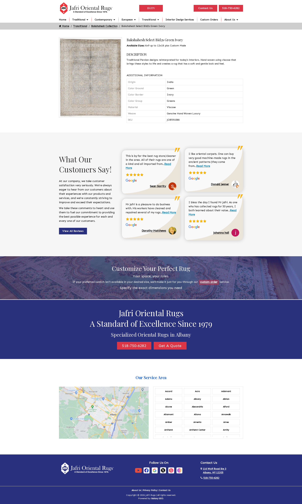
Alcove (168, 406)
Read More (169, 212)
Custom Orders (209, 19)
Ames (226, 422)
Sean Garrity (158, 186)
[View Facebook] (146, 470)
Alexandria (197, 406)
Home (62, 19)
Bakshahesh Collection (104, 26)
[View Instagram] (179, 470)
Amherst (168, 429)
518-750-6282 (231, 8)
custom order (209, 282)
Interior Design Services (179, 19)
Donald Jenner (220, 184)
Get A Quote (170, 345)
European (127, 19)
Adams (168, 399)
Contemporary (103, 19)
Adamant (226, 391)
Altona (197, 414)
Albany (197, 399)
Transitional (149, 19)
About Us (229, 19)
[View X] (163, 470)
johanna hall (221, 232)
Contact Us (205, 8)
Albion (226, 399)
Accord (168, 391)
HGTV (151, 8)
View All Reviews (73, 231)
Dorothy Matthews (154, 230)
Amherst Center (197, 429)
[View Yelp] (171, 470)
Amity (226, 429)
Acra (197, 391)
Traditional (78, 19)
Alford (226, 406)
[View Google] (154, 470)
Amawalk (226, 414)
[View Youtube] (138, 470)
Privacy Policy (150, 490)
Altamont (168, 414)
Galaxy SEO (157, 498)
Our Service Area (151, 377)
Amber (168, 422)
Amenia (197, 422)
